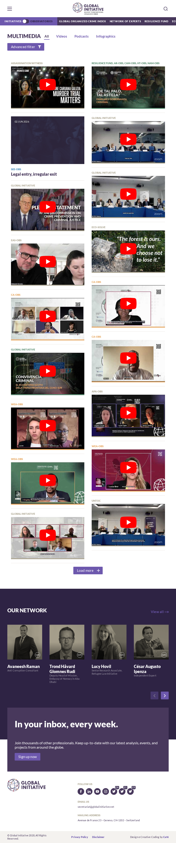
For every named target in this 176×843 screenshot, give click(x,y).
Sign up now (27, 757)
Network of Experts (125, 21)
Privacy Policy (79, 836)
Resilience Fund (156, 21)
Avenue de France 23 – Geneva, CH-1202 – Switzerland (109, 820)
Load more (85, 570)
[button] (9, 8)
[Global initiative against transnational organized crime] (88, 8)
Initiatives (13, 21)
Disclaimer (98, 836)
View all (157, 612)
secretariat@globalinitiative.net (96, 806)
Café (166, 836)
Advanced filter (23, 47)
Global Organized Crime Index (82, 21)
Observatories (41, 21)
